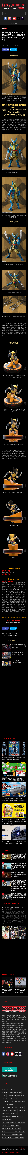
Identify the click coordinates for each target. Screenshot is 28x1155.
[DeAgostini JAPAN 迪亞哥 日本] (9, 1071)
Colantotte (20, 1095)
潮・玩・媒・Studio (7, 45)
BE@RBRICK (11, 1095)
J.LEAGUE (5, 1113)
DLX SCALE (15, 1098)
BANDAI (15, 633)
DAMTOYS (5, 1098)
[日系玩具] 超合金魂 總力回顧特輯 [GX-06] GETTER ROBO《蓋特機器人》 (15, 992)
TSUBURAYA (13, 1131)
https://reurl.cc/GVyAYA (14, 622)
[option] (15, 985)
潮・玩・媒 (22, 1148)
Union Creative (17, 1134)
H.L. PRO (13, 1110)
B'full (4, 1095)
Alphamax (17, 1092)
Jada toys (14, 1113)
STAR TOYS (6, 1128)
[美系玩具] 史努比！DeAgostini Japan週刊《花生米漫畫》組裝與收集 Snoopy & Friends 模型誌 (14, 821)
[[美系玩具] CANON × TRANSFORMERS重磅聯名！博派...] (6, 647)
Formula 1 (5, 1110)
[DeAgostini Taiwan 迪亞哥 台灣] (9, 1076)
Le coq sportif (6, 1119)
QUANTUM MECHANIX (9, 635)
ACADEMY (5, 1089)
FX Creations (19, 1107)
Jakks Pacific (6, 1116)
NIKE (17, 1125)
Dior (12, 1101)
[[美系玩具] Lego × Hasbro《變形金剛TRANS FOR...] (6, 655)
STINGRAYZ (16, 1128)
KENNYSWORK (17, 1116)
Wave (9, 1137)
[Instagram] (10, 18)
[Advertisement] (14, 684)
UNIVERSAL (6, 1134)
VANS (4, 1137)
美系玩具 (4, 28)
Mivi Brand (21, 1122)
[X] (18, 18)
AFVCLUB (14, 1089)
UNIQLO (21, 1131)
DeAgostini (5, 1101)
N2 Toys (4, 1125)
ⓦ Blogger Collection (21, 846)
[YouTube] (14, 18)
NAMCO (11, 1125)
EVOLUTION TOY (8, 1107)
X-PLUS (15, 1137)
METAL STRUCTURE (9, 1122)
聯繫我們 (18, 1152)
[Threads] (22, 18)
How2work (21, 1110)
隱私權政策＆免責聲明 (8, 1152)
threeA (22, 1137)
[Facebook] (6, 18)
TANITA (4, 1131)
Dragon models (20, 1101)
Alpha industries (7, 1092)
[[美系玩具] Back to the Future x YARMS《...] (6, 663)
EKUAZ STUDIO (7, 1104)
